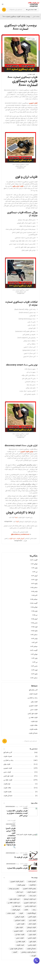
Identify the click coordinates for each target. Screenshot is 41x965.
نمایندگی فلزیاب (33, 733)
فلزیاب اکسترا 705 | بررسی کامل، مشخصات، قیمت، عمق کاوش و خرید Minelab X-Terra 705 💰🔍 (9, 838)
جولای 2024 (34, 654)
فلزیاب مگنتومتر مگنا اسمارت (17, 868)
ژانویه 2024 (34, 674)
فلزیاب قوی (32, 941)
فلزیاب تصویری (33, 706)
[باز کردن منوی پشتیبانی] (37, 961)
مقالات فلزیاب (33, 725)
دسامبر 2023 (33, 678)
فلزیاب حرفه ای (20, 934)
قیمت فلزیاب (20, 945)
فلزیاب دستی (33, 709)
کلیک (17, 521)
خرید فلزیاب (12, 538)
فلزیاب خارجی (32, 938)
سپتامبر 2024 (33, 646)
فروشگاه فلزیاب (31, 913)
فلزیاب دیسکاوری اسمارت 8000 (22, 77)
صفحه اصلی (36, 17)
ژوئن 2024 (34, 658)
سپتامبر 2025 (33, 599)
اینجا (16, 517)
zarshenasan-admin (11, 825)
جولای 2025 (34, 607)
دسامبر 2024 (34, 635)
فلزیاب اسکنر (32, 924)
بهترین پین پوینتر (14, 888)
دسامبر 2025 (34, 587)
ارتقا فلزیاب (32, 885)
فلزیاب (21, 913)
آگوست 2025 (33, 603)
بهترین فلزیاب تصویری (29, 888)
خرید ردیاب (32, 895)
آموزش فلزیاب (20, 538)
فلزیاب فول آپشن (32, 713)
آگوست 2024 (33, 650)
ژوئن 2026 (34, 568)
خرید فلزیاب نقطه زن (14, 903)
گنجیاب (15, 952)
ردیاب (34, 910)
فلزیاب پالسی (32, 945)
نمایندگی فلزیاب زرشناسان (28, 952)
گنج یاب (33, 956)
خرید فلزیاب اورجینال (30, 899)
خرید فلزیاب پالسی (30, 906)
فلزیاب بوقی (34, 702)
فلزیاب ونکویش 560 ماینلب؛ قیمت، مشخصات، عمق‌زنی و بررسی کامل (17, 813)
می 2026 (34, 572)
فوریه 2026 (34, 580)
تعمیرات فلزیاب (33, 694)
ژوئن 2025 (34, 611)
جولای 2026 (34, 564)
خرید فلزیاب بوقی (14, 899)
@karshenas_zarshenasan (20, 534)
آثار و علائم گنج (33, 690)
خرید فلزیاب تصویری (30, 903)
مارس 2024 (34, 666)
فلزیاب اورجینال (31, 927)
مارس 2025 (34, 623)
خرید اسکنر (20, 892)
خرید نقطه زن (16, 906)
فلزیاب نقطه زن (31, 74)
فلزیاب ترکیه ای (31, 931)
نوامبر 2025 (34, 591)
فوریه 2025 (34, 627)
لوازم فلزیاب (34, 721)
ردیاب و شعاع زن (32, 698)
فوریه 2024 (34, 670)
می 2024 (34, 662)
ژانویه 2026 (34, 583)
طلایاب (26, 910)
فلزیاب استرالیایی (19, 920)
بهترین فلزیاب (21, 885)
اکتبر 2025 (34, 595)
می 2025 (34, 615)
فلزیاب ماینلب (11, 913)
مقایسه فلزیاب (33, 729)
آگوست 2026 (33, 560)
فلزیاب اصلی (20, 924)
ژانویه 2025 (34, 631)
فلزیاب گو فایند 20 (21, 857)
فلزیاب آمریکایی (19, 917)
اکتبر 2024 (34, 642)
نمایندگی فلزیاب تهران (16, 949)
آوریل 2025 (34, 619)
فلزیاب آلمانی (32, 917)
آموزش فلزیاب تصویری (17, 881)
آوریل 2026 (34, 576)
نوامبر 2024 (34, 638)
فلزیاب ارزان (32, 920)
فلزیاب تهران (32, 934)
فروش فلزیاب (16, 910)
